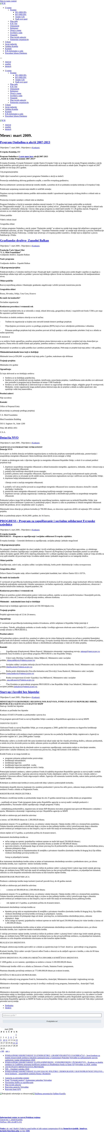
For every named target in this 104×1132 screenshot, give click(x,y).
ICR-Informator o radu (14, 51)
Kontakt (8, 49)
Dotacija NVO (9, 437)
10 (4, 1040)
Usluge (8, 42)
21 (14, 1043)
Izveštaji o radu (16, 33)
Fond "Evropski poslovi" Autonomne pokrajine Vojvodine (28, 1080)
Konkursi (35, 148)
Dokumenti (14, 26)
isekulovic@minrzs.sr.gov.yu (25, 686)
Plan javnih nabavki (18, 37)
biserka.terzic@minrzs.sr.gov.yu (19, 667)
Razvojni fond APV (13, 1089)
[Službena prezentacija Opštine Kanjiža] (49, 1094)
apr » (8, 1051)
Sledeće (8, 1008)
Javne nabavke (11, 44)
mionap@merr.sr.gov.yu (90, 651)
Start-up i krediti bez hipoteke (19, 692)
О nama (8, 8)
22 (17, 1043)
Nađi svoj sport (21, 19)
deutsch (8, 66)
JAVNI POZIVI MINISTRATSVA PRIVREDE (24, 1067)
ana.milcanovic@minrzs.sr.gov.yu (20, 680)
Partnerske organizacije (19, 39)
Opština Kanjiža (11, 46)
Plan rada (14, 21)
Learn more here (26, 156)
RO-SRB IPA (20, 14)
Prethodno (9, 1005)
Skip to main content (8, 1)
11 (6, 1040)
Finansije (13, 35)
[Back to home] (2, 3)
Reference (14, 28)
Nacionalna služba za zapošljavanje (19, 1082)
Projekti (13, 10)
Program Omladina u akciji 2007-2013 (25, 142)
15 (17, 1040)
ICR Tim (13, 24)
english (8, 64)
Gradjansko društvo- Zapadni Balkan (24, 240)
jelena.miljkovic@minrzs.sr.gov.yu (21, 660)
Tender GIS (20, 17)
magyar (8, 62)
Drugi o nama (15, 30)
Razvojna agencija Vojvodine (17, 1087)
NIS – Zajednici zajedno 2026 (17, 1069)
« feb (2, 1051)
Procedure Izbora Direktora (16, 53)
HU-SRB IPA (21, 12)
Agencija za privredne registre (17, 1078)
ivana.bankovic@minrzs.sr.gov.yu (20, 673)
